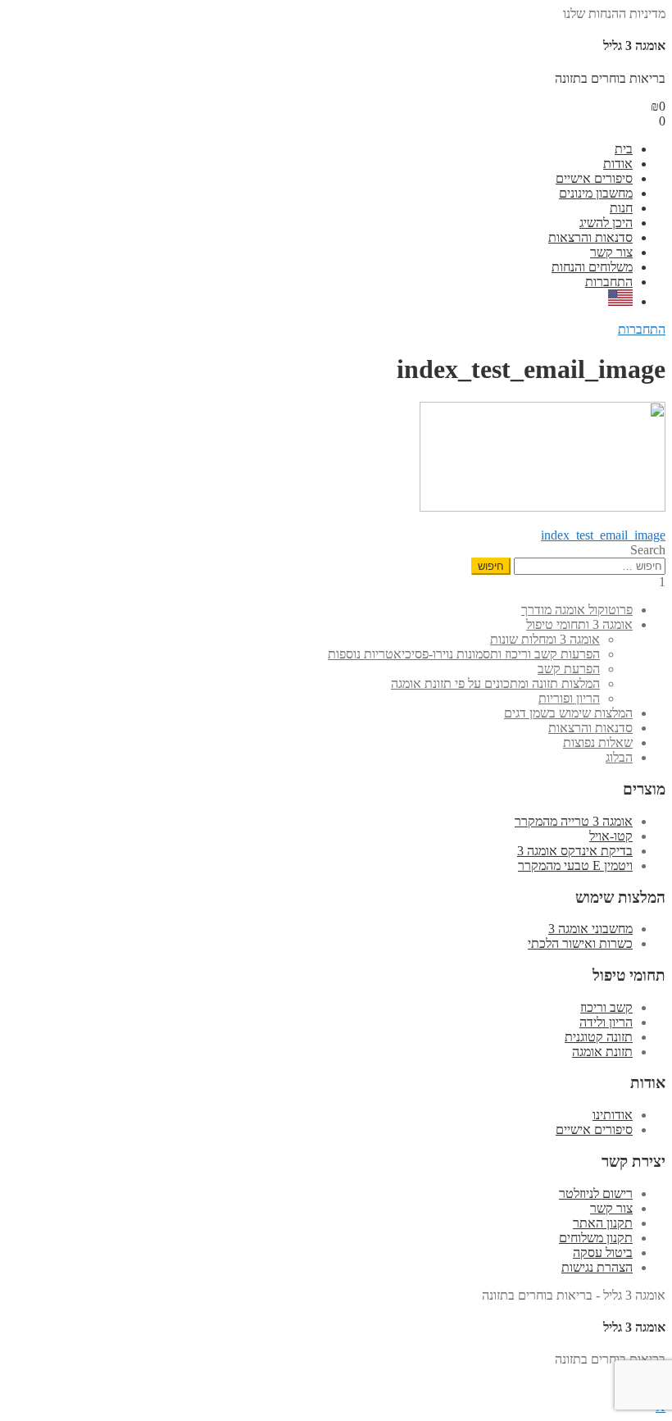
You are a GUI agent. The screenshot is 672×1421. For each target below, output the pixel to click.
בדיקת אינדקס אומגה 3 (575, 851)
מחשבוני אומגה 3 (590, 929)
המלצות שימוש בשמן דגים (568, 713)
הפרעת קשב (569, 669)
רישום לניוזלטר (596, 1193)
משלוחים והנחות (592, 267)
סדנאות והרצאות (590, 237)
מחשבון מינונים (596, 193)
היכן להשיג (606, 223)
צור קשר (611, 252)
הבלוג (619, 757)
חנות (621, 208)
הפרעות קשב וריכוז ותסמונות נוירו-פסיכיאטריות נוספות (464, 654)
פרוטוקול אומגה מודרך (577, 610)
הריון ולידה (606, 1022)
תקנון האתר (603, 1223)
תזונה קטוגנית (599, 1037)
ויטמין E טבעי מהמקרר (575, 865)
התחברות (609, 282)
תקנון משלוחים (596, 1238)
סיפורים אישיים (594, 178)
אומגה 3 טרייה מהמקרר (574, 821)
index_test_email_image (603, 535)
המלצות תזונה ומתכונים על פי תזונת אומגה (495, 683)
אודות (618, 164)
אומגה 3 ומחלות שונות (545, 639)
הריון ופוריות (569, 698)
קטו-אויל (611, 836)
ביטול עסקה (603, 1252)
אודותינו (613, 1115)
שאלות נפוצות (598, 742)
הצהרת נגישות (597, 1267)
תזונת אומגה (602, 1052)
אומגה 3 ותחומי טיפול (579, 624)
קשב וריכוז (606, 1007)
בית (624, 149)
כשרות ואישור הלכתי (580, 943)
